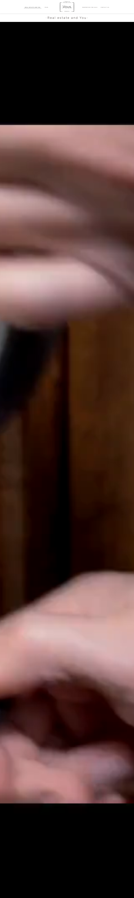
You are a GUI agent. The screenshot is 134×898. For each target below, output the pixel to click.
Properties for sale (90, 7)
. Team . (46, 7)
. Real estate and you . (32, 7)
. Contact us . (105, 7)
